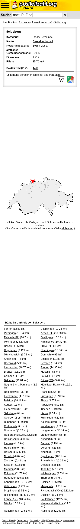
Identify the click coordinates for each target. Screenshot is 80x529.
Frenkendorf (11, 396)
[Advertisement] (40, 130)
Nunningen (47, 350)
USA (43, 520)
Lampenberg (48, 434)
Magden (9, 469)
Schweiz (34, 520)
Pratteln (45, 391)
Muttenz (45, 371)
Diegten (45, 464)
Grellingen (47, 337)
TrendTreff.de (24, 523)
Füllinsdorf (47, 417)
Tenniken (46, 469)
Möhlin (8, 503)
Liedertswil (10, 409)
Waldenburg (48, 426)
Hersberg (9, 451)
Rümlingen (47, 510)
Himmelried (47, 341)
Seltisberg (60, 22)
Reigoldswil (11, 391)
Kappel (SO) (11, 499)
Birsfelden (46, 358)
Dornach (46, 354)
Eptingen (9, 473)
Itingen (45, 451)
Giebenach (10, 426)
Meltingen (10, 341)
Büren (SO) (47, 380)
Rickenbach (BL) (13, 494)
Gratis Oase (53, 523)
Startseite (24, 22)
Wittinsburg (10, 486)
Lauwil (44, 376)
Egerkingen (47, 456)
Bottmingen (47, 328)
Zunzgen (9, 460)
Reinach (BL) (11, 337)
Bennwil (45, 443)
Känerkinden (11, 482)
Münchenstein (12, 354)
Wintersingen (48, 473)
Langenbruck (48, 430)
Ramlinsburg (11, 439)
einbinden (67, 228)
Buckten (45, 494)
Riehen (45, 367)
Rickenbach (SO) (51, 490)
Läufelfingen (48, 499)
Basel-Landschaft (42, 22)
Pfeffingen (10, 333)
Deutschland (8, 520)
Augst (7, 404)
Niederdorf (10, 430)
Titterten (45, 409)
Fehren (8, 328)
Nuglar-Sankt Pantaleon (18, 384)
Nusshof (9, 456)
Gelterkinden (11, 510)
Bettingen (9, 380)
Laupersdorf (11, 367)
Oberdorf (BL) (12, 417)
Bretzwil (8, 371)
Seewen (45, 363)
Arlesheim (10, 358)
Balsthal (8, 400)
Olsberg (45, 447)
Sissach (8, 464)
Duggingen (10, 350)
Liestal (44, 413)
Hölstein (9, 447)
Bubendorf (10, 421)
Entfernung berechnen (19, 74)
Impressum (68, 520)
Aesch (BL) (47, 333)
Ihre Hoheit (39, 523)
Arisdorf (45, 439)
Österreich (22, 520)
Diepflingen (10, 490)
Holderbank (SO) (14, 434)
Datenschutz (54, 520)
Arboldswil (47, 404)
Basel (7, 346)
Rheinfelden (48, 460)
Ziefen (44, 400)
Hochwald (10, 363)
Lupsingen (47, 396)
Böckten (45, 482)
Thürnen (46, 477)
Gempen (9, 376)
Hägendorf (10, 477)
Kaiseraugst (48, 421)
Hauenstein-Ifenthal (52, 503)
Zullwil (44, 346)
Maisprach (47, 486)
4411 (35, 68)
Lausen (8, 443)
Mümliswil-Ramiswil (52, 384)
